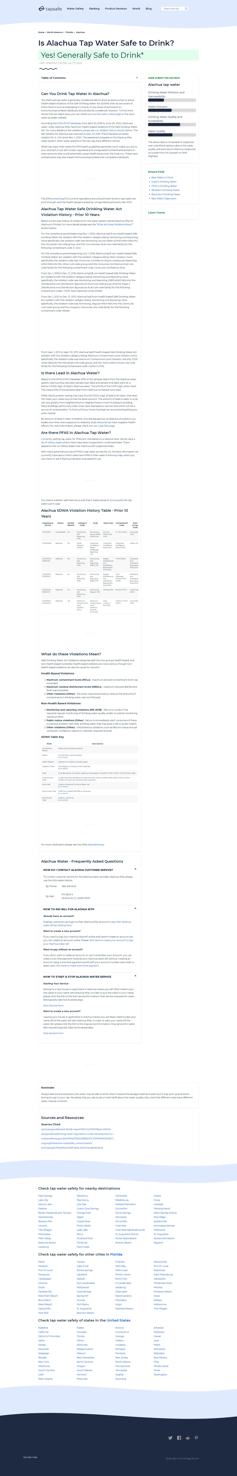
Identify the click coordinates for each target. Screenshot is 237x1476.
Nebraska (159, 1353)
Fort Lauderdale (86, 1283)
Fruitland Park (85, 1238)
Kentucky (82, 1345)
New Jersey (121, 1357)
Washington (160, 1374)
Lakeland (82, 1274)
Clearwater (121, 1291)
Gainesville (121, 1196)
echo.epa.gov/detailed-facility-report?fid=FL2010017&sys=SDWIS (76, 1129)
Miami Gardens (123, 1296)
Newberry (82, 1196)
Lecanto (42, 1225)
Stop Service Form (53, 1033)
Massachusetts (85, 1349)
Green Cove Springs (88, 1208)
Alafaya (158, 1300)
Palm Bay (120, 1266)
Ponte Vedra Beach (126, 1238)
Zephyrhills (44, 1308)
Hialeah (81, 1279)
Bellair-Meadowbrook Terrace (54, 1213)
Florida (116, 1254)
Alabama (43, 1327)
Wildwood (159, 1230)
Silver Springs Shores (165, 1213)
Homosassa (44, 1234)
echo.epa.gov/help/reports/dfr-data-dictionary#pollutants (72, 1147)
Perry (80, 1234)
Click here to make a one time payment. (77, 965)
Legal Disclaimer (95, 1438)
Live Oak (81, 1204)
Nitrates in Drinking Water (165, 190)
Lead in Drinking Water (164, 181)
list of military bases (51, 442)
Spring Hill (82, 1296)
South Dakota (84, 1370)
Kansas (42, 1345)
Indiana (119, 1340)
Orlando (120, 1261)
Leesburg (43, 1247)
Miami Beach (45, 1304)
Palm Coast (83, 1247)
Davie (157, 1296)
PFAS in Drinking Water (164, 186)
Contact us (46, 1438)
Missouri (81, 1353)
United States (118, 1320)
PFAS (129, 202)
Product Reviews (116, 8)
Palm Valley (44, 1238)
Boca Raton (44, 1300)
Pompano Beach (163, 1291)
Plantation (121, 1300)
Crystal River (84, 1221)
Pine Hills (43, 1313)
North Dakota (122, 1362)
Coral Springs (84, 1291)
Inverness (120, 1225)
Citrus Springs (123, 1213)
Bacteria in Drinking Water (165, 194)
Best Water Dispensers (163, 198)
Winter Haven (123, 1274)
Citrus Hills (121, 1221)
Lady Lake (82, 1230)
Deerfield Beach (124, 1308)
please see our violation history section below (107, 130)
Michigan (120, 1349)
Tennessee (121, 1370)
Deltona (42, 1283)
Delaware (159, 1332)
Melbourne (160, 1304)
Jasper (80, 1217)
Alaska (80, 1327)
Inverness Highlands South (130, 1230)
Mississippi (43, 1353)
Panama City (45, 1291)
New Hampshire (85, 1357)
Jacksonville (160, 1221)
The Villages (45, 1230)
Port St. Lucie (161, 1266)
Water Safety (75, 8)
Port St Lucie (45, 1270)
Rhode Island (161, 1366)
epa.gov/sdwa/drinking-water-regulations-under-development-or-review (81, 1134)
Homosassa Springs (164, 1225)
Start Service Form (53, 1005)
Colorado (82, 1332)
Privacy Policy (68, 1438)
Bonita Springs (85, 1270)
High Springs (45, 1196)
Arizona (119, 1327)
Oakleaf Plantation (125, 1204)
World (136, 8)
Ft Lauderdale (123, 1283)
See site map (30, 1457)
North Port (121, 1279)
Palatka (42, 1208)
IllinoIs (80, 1340)
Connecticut (122, 1332)
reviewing (58, 198)
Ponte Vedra (84, 1225)
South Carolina (46, 1370)
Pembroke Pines (163, 1283)
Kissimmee (159, 1270)
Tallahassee (44, 1279)
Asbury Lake (45, 1204)
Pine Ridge (160, 1217)
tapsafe (53, 9)
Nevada (42, 1357)
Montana (120, 1353)
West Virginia (45, 1379)
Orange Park (84, 1213)
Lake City (43, 1200)
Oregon (81, 1366)
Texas (157, 1370)
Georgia (119, 1336)
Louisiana (120, 1345)
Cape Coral (83, 1266)
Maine (157, 1345)
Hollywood (83, 1287)
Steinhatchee (45, 1217)
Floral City (82, 1242)
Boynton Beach (85, 1313)
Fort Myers (83, 1304)
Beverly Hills (45, 1221)
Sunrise (81, 1300)
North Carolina (85, 1362)
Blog (149, 8)
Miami (41, 1261)
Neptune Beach (47, 1242)
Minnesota (159, 1349)
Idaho (41, 1340)
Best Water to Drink (162, 177)
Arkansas (158, 1327)
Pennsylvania (122, 1366)
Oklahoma (44, 1366)
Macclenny (83, 1200)
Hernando (121, 1217)
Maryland (43, 1349)
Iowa (156, 1340)
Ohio (156, 1362)
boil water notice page (109, 114)
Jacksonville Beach (164, 1238)
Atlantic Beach (123, 1242)
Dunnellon (121, 1208)
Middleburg (122, 1200)
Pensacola (44, 1274)
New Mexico (160, 1357)
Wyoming (120, 1379)
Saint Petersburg (163, 1274)
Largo (118, 1304)
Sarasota (42, 1266)
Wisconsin (82, 1379)
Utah (41, 1374)
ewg (114, 455)
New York (43, 1362)
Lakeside (158, 1204)
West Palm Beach (48, 1296)
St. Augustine (161, 1234)
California (43, 1332)
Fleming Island (162, 1208)
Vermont (82, 1374)
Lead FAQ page (106, 426)
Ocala (157, 1200)
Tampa (80, 1261)
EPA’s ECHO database (69, 123)
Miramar (158, 1287)
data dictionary (96, 844)
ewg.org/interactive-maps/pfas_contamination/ (66, 1143)
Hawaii (157, 1336)
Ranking (94, 8)
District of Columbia (49, 1336)
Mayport (158, 1242)
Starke (157, 1196)
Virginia (119, 1374)
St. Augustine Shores (126, 1234)
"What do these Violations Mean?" (114, 224)
